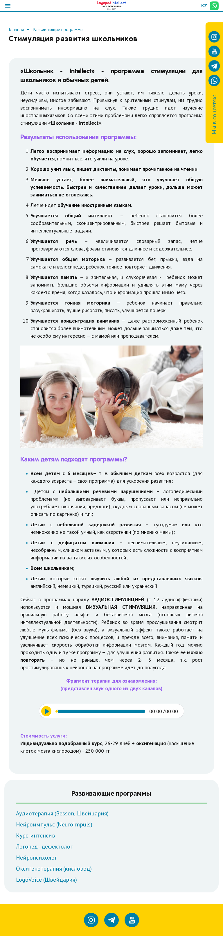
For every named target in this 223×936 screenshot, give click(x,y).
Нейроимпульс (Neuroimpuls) (54, 824)
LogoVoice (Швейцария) (46, 879)
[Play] (46, 711)
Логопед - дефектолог (44, 846)
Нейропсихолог (36, 857)
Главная (16, 29)
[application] (111, 711)
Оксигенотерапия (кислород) (54, 868)
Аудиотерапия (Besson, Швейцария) (62, 813)
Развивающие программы (58, 29)
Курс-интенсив (35, 835)
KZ (204, 5)
